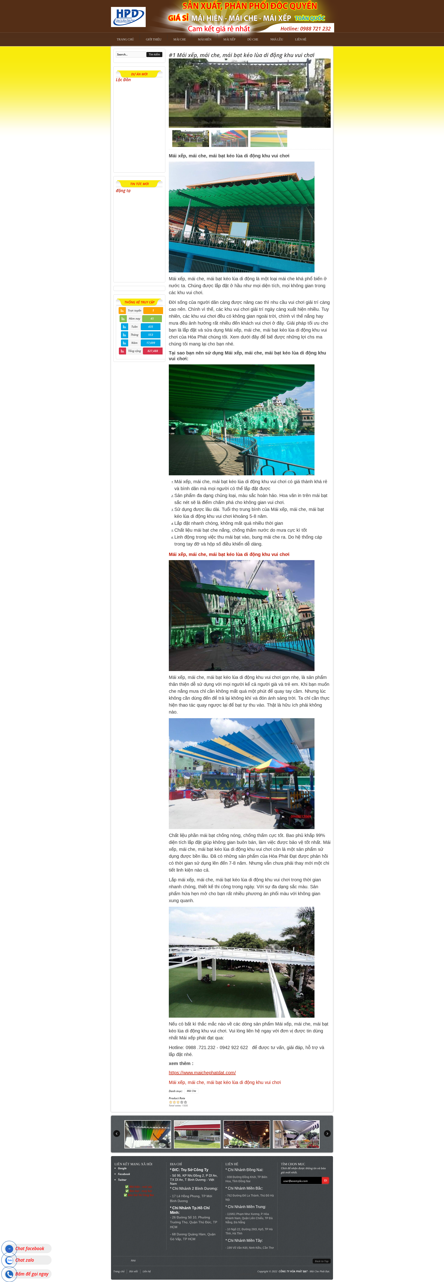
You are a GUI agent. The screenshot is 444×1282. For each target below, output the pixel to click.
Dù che (252, 39)
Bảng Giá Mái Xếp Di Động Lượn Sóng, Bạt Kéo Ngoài (136, 262)
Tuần (134, 327)
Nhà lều (276, 39)
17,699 (150, 343)
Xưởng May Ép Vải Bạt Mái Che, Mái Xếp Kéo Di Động (139, 154)
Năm (134, 343)
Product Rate (177, 1098)
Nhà (133, 1260)
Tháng (134, 335)
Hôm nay (134, 318)
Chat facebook (29, 1248)
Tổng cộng (134, 351)
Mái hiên (204, 39)
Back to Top (321, 1261)
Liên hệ (300, 39)
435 (150, 327)
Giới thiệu (153, 39)
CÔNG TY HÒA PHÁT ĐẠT (293, 1271)
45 (152, 318)
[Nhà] (128, 15)
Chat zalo (24, 1260)
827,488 (153, 351)
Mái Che (191, 1091)
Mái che (179, 39)
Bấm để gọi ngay (31, 1274)
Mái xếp (229, 39)
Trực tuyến (134, 310)
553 (150, 335)
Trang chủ (125, 39)
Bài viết (133, 1271)
